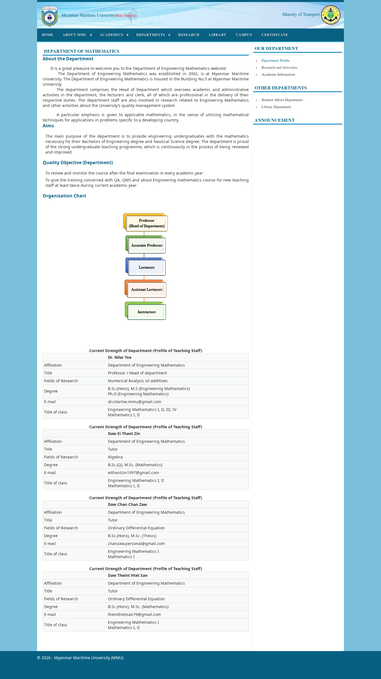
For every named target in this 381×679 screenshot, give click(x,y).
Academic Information (278, 74)
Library (217, 34)
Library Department (276, 106)
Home (47, 34)
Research (188, 34)
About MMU (75, 34)
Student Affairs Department (282, 99)
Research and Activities (279, 67)
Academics (111, 34)
